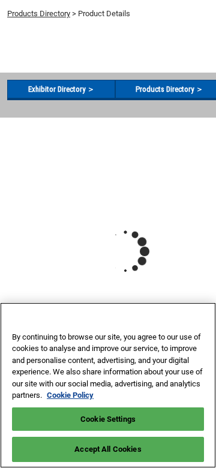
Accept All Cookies (107, 449)
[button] (61, 89)
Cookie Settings (108, 419)
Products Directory (38, 13)
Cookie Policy (70, 395)
